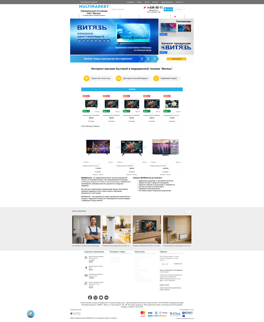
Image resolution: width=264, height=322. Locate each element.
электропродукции (112, 182)
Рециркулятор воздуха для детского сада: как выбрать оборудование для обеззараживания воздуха (117, 246)
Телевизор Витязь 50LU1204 (90, 166)
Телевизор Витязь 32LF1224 (171, 115)
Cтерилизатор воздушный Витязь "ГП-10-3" (96, 275)
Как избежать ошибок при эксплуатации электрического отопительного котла (86, 246)
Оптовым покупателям (141, 270)
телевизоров (85, 182)
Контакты (137, 259)
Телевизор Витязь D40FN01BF (131, 115)
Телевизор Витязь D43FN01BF (151, 115)
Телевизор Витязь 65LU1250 (158, 166)
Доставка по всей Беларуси (135, 78)
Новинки (132, 89)
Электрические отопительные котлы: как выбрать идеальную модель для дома (177, 246)
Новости (137, 274)
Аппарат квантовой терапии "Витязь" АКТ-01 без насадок (96, 284)
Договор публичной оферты (143, 279)
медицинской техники (97, 182)
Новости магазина (79, 211)
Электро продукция (115, 261)
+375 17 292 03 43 (169, 280)
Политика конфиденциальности (144, 281)
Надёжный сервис (169, 78)
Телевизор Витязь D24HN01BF (90, 115)
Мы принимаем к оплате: (187, 309)
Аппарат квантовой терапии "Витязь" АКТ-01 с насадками (96, 258)
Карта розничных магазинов (143, 257)
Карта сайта (138, 272)
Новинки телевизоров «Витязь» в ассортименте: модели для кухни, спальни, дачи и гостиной (147, 246)
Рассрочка (138, 268)
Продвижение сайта (76, 309)
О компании (138, 276)
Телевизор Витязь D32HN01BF (111, 115)
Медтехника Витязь (115, 259)
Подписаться (178, 264)
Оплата (137, 263)
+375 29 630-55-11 (164, 272)
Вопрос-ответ (138, 261)
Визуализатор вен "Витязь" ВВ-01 (96, 267)
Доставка (137, 266)
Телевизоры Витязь (115, 257)
